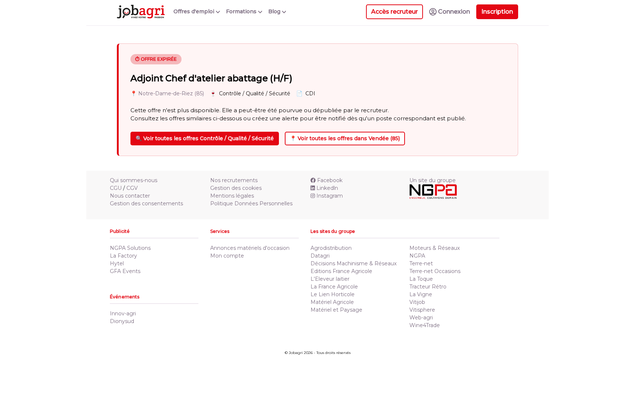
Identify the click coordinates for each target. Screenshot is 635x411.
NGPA (417, 255)
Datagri (320, 255)
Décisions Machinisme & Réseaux (354, 263)
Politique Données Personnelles (251, 203)
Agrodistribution (331, 248)
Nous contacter (130, 195)
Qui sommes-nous (133, 180)
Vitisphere (422, 310)
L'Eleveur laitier (330, 279)
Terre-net (421, 263)
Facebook (329, 180)
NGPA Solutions (130, 248)
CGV (132, 188)
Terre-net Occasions (434, 271)
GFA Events (125, 271)
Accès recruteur (394, 11)
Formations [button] (242, 11)
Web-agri (421, 317)
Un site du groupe (432, 180)
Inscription (497, 11)
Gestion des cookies (236, 188)
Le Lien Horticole (333, 294)
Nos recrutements (234, 180)
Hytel (117, 263)
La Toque (421, 279)
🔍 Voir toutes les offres (205, 138)
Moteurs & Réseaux (434, 248)
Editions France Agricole (341, 271)
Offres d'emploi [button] (194, 11)
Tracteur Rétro (427, 286)
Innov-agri (123, 313)
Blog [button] (275, 11)
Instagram (329, 195)
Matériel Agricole (332, 302)
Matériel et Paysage (336, 310)
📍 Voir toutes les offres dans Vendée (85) (345, 138)
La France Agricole (334, 286)
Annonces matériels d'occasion (250, 248)
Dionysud (122, 321)
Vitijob (417, 302)
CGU (116, 188)
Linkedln (327, 188)
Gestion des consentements (146, 203)
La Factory (123, 255)
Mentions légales (232, 195)
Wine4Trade (424, 325)
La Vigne (420, 294)
